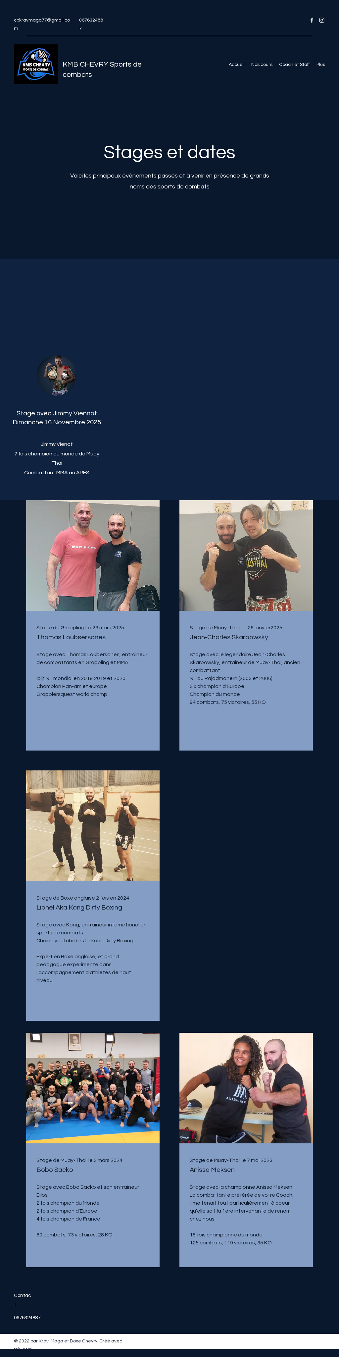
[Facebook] (312, 20)
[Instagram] (321, 20)
